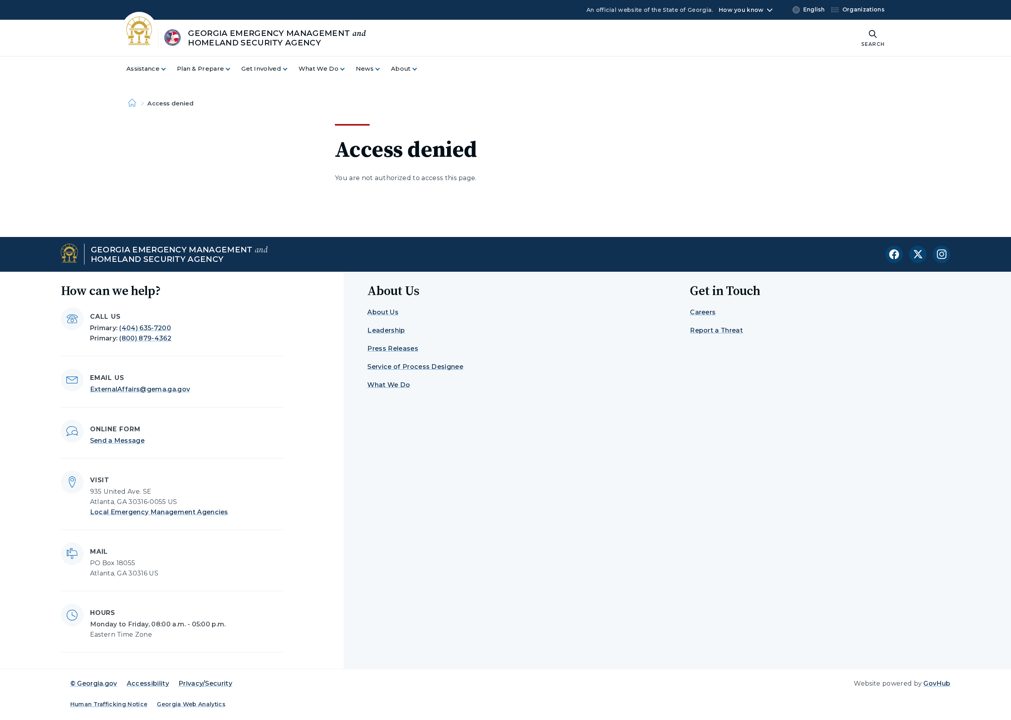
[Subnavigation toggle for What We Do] (347, 68)
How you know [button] (741, 10)
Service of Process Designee (415, 366)
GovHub (936, 683)
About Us (382, 312)
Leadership (386, 330)
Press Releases (392, 348)
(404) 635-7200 (145, 328)
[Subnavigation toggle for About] (419, 68)
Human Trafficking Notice (109, 704)
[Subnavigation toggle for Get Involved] (290, 68)
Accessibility (148, 683)
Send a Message (117, 440)
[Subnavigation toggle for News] (382, 68)
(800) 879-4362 (145, 338)
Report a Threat (716, 330)
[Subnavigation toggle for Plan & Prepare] (232, 68)
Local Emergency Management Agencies (159, 512)
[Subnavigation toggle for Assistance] (168, 68)
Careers (703, 312)
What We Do (388, 385)
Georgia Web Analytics (191, 704)
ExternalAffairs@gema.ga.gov (140, 389)
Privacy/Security (205, 683)
